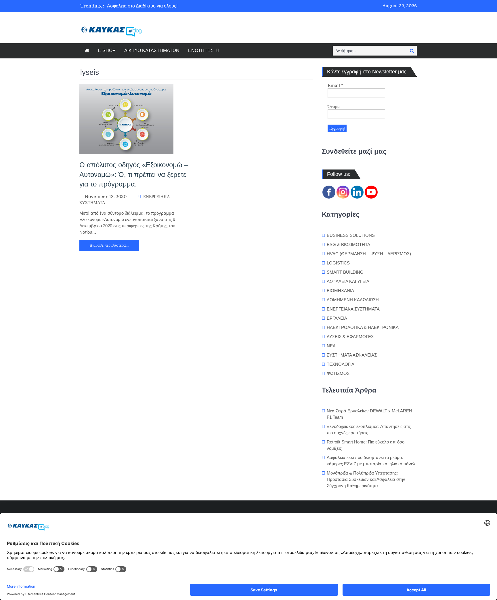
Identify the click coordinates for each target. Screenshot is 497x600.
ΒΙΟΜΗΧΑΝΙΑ (340, 290)
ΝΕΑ (331, 345)
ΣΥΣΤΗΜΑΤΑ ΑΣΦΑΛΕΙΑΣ (352, 355)
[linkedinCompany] (357, 192)
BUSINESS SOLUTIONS (351, 235)
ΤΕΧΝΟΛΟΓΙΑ (340, 364)
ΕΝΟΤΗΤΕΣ (200, 50)
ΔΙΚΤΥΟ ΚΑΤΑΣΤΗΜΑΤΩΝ (151, 50)
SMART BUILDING (345, 272)
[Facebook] (328, 192)
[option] (194, 6)
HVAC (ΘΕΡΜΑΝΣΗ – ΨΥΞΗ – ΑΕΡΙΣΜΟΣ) (369, 253)
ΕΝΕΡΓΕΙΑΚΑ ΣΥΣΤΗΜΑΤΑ (353, 308)
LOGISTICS (338, 262)
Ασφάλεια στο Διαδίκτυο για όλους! (142, 5)
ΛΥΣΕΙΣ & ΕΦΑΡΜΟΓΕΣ (350, 336)
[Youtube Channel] (371, 192)
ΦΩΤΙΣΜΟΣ (338, 373)
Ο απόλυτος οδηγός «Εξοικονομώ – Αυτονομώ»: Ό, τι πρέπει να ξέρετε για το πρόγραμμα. (133, 174)
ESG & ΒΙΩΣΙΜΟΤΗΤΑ (348, 244)
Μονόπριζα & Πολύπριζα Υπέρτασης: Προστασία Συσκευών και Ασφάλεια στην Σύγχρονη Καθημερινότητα (366, 479)
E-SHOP (107, 50)
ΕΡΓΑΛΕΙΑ (337, 318)
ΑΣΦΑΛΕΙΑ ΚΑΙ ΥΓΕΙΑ (348, 281)
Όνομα (334, 106)
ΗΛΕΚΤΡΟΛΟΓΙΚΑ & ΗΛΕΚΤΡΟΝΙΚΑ (363, 327)
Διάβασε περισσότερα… (109, 245)
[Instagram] (343, 192)
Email (335, 85)
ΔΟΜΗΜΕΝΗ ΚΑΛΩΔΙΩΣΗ (353, 299)
